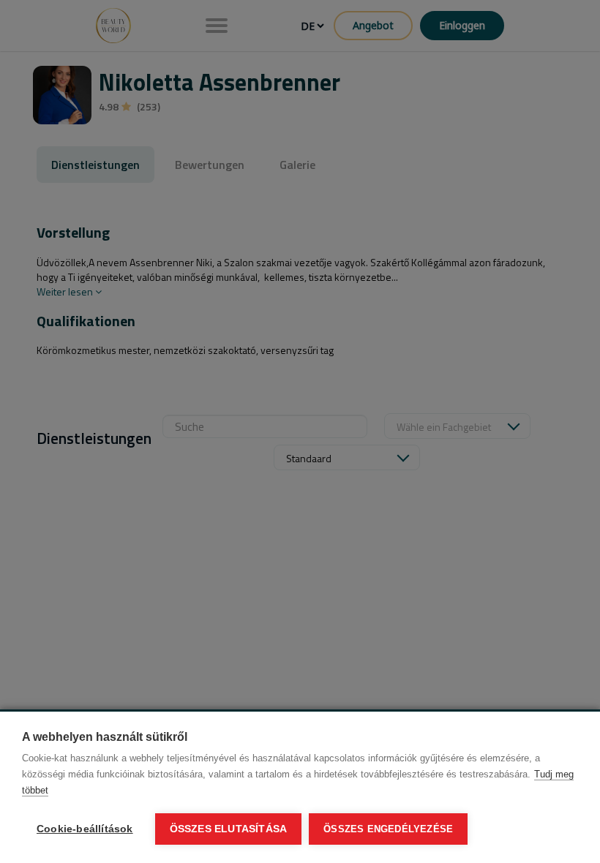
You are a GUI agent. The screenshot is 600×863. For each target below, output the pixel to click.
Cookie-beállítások (85, 829)
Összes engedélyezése (388, 829)
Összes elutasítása (229, 829)
